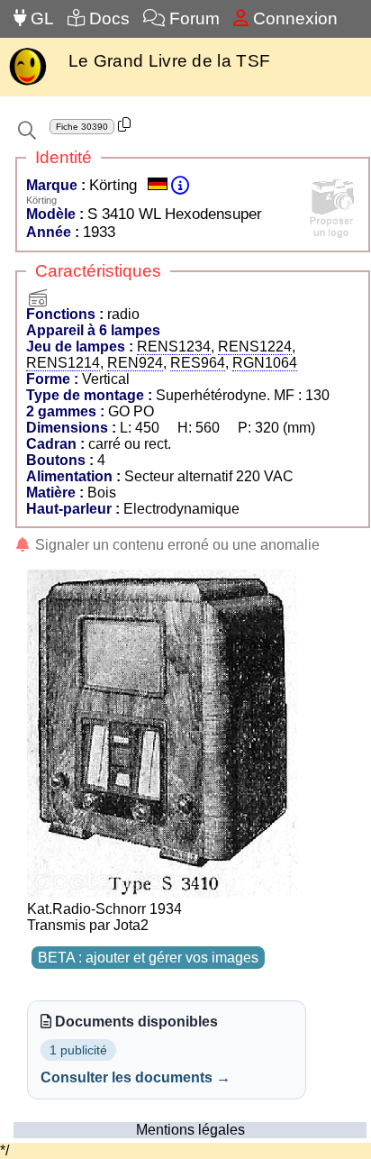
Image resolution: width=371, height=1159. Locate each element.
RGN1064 (264, 362)
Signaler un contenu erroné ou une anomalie (176, 544)
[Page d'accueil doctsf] (27, 83)
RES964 (197, 362)
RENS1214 (63, 362)
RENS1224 (255, 346)
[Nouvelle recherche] (27, 131)
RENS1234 (174, 346)
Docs (107, 18)
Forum (192, 18)
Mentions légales (190, 1129)
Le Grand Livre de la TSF (169, 60)
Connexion (293, 18)
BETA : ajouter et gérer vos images (148, 957)
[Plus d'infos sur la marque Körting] (180, 185)
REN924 (135, 362)
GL (40, 18)
